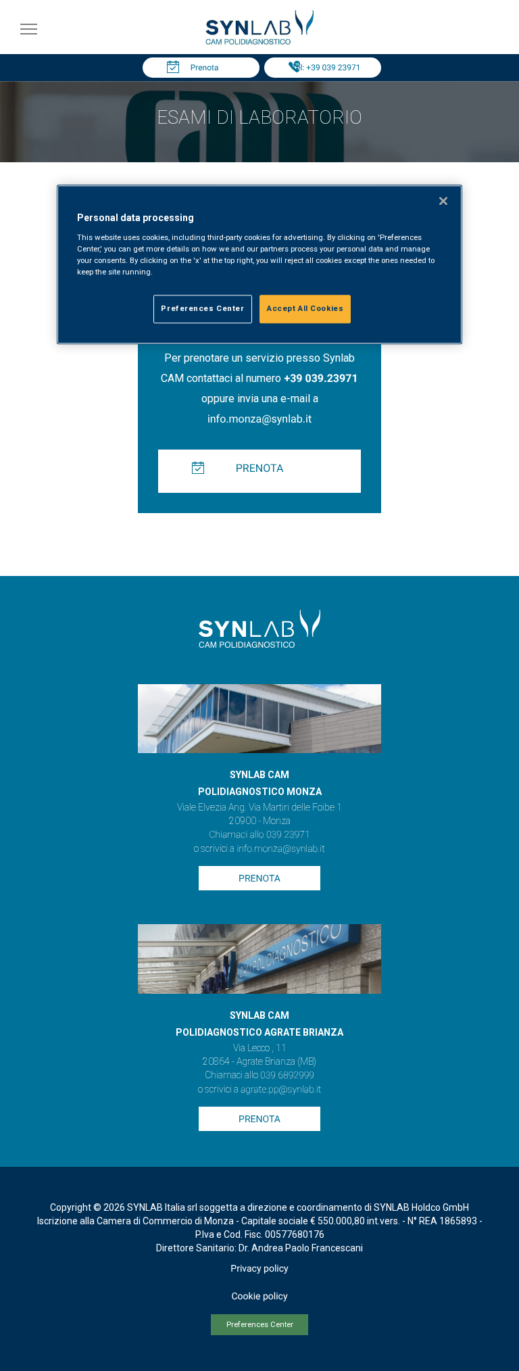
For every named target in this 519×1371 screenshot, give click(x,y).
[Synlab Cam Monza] (259, 42)
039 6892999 (287, 1075)
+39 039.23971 (320, 378)
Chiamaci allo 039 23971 (259, 834)
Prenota (205, 67)
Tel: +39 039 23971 (326, 67)
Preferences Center (259, 1324)
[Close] (443, 201)
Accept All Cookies (305, 308)
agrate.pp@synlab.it (281, 1089)
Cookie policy (259, 1296)
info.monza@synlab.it (259, 418)
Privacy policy (259, 1269)
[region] (259, 265)
